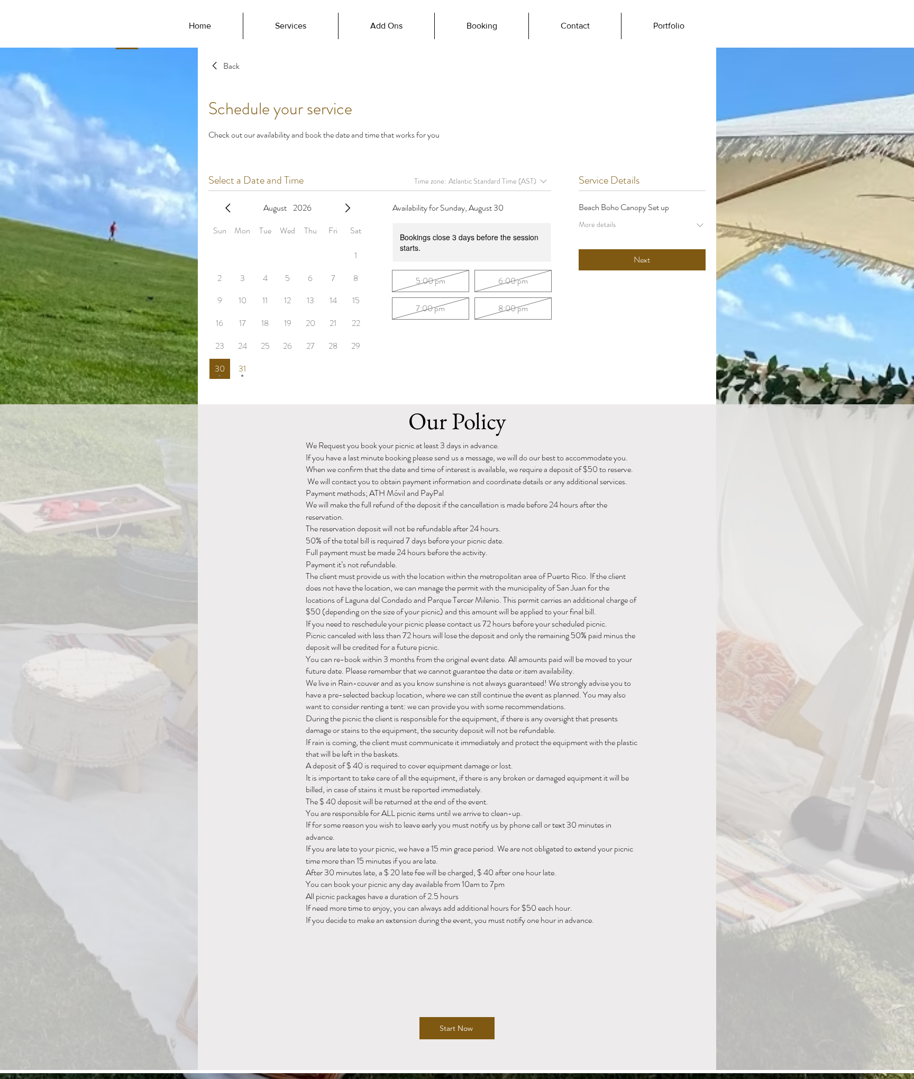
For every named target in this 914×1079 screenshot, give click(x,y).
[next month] (347, 208)
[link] (224, 66)
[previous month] (228, 208)
